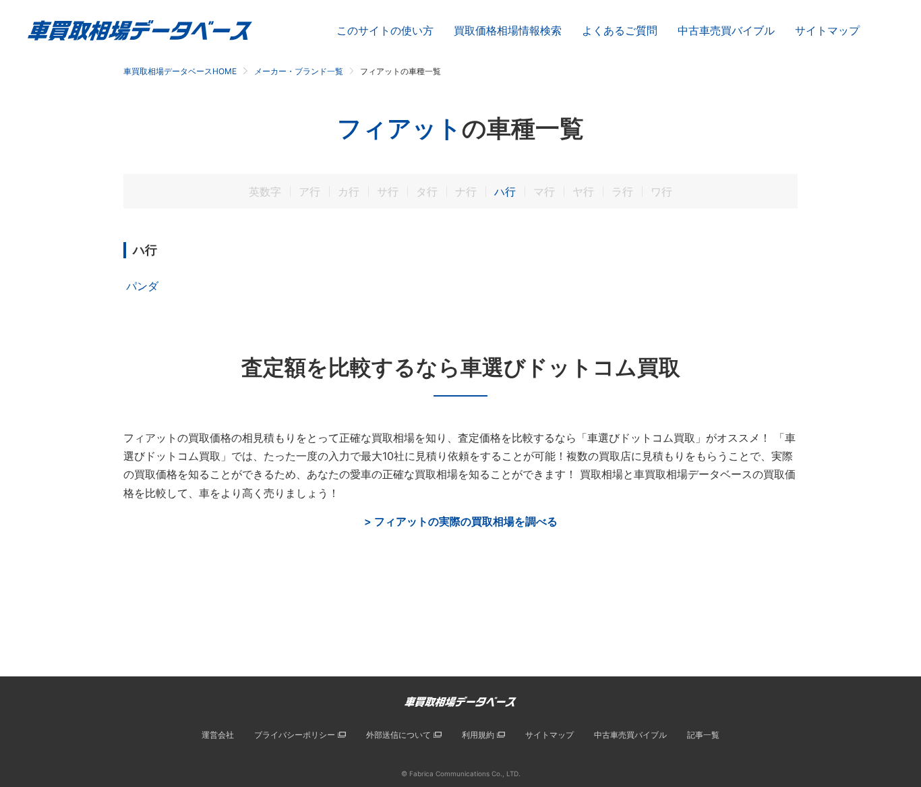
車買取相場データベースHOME (180, 71)
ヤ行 (583, 191)
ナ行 (466, 191)
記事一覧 (703, 735)
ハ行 (505, 191)
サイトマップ (827, 30)
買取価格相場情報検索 (508, 30)
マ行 (544, 191)
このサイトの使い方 (385, 30)
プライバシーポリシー (294, 735)
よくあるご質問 (619, 30)
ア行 (309, 191)
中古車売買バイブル (726, 30)
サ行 (387, 191)
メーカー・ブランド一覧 (298, 71)
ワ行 (661, 191)
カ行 (348, 191)
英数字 (265, 191)
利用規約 (478, 735)
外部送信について (398, 735)
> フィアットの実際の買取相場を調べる (461, 521)
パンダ (142, 286)
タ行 (427, 191)
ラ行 (622, 191)
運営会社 (218, 735)
